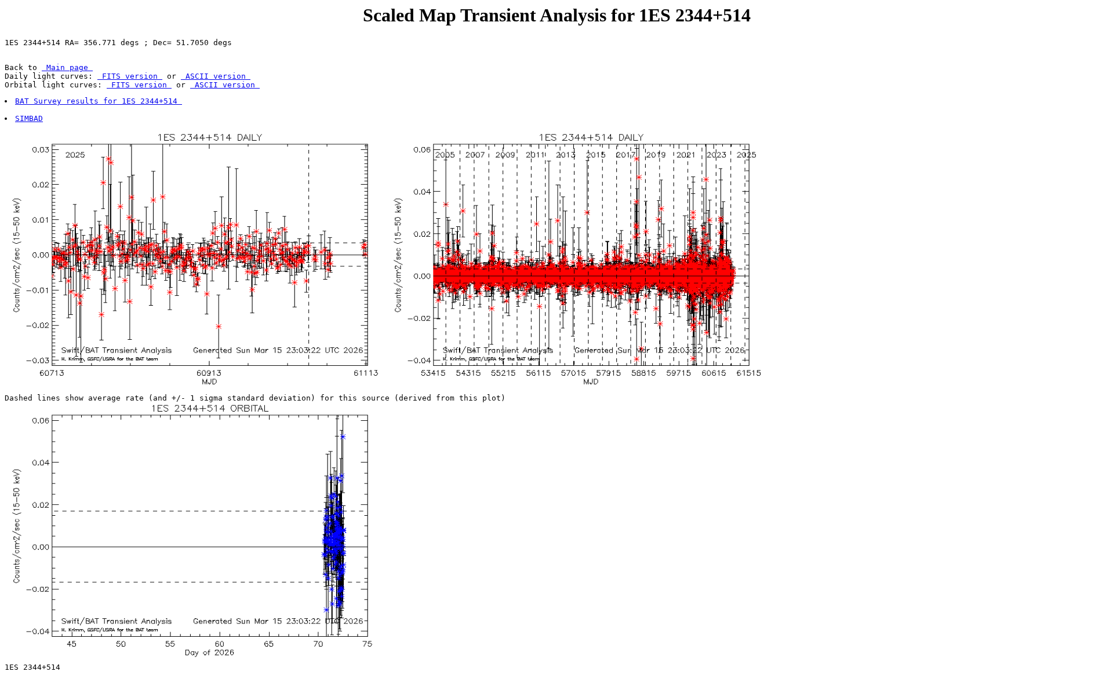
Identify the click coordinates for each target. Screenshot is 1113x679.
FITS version (129, 76)
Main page (67, 67)
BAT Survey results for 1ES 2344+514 (98, 101)
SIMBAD (29, 118)
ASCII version (215, 76)
